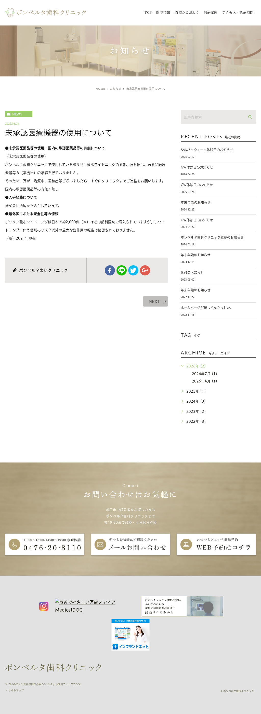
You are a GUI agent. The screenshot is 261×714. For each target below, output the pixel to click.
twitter (133, 270)
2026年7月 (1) (204, 374)
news (17, 114)
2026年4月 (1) (204, 381)
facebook (110, 270)
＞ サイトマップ (14, 690)
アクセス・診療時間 (238, 12)
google (145, 270)
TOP (148, 12)
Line (121, 270)
